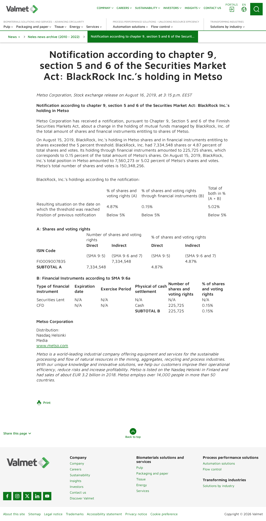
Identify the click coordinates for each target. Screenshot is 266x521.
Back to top (133, 436)
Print (46, 402)
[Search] (256, 9)
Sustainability (80, 475)
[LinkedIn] (37, 496)
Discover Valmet (82, 498)
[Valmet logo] (22, 9)
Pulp (139, 467)
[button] (14, 37)
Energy (141, 485)
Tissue (141, 479)
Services (142, 491)
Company (77, 463)
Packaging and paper (152, 473)
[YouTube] (47, 496)
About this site (14, 514)
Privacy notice (136, 514)
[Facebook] (7, 496)
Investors (76, 486)
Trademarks (75, 514)
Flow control (212, 469)
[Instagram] (17, 496)
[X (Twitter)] (27, 496)
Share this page (15, 433)
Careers (75, 469)
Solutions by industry (218, 486)
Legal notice (53, 514)
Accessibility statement (104, 514)
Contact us (78, 492)
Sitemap (34, 514)
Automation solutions (219, 463)
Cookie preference (164, 514)
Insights (75, 481)
